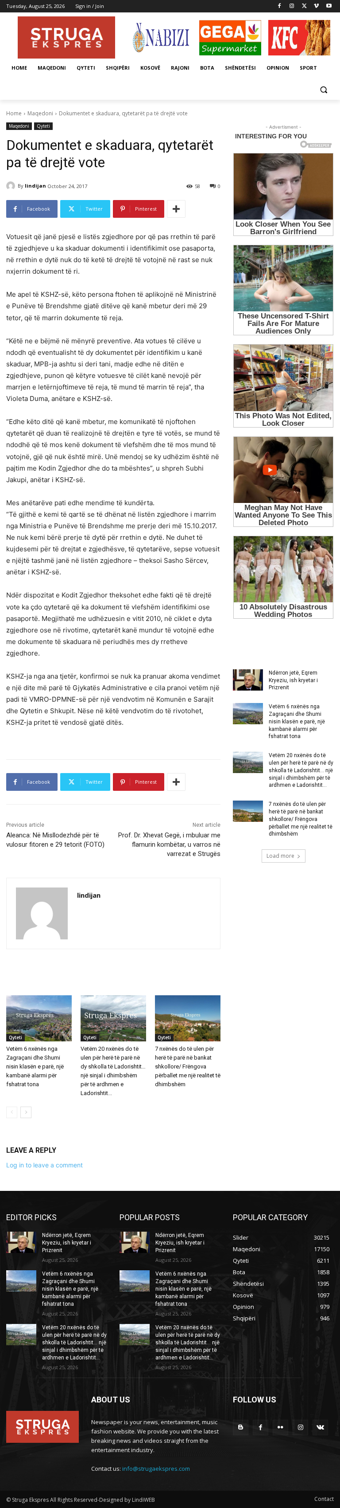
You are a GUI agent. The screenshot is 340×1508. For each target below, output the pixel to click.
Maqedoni (40, 113)
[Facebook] (279, 6)
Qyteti (43, 126)
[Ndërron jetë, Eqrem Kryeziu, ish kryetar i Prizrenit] (248, 680)
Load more (280, 856)
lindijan (35, 185)
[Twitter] (304, 6)
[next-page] (25, 1112)
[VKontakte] (320, 1427)
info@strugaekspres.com (156, 1469)
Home (14, 113)
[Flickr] (280, 1427)
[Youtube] (329, 6)
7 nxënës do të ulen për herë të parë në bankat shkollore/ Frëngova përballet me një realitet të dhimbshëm (187, 1066)
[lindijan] (12, 185)
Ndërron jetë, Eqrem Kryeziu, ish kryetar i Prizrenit (293, 680)
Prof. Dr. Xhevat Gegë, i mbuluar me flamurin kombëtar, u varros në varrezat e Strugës (169, 844)
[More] (176, 209)
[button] (323, 89)
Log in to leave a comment (44, 1165)
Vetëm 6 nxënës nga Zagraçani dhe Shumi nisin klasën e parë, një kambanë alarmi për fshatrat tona (35, 1066)
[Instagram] (292, 6)
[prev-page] (11, 1112)
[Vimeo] (316, 6)
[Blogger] (240, 1427)
